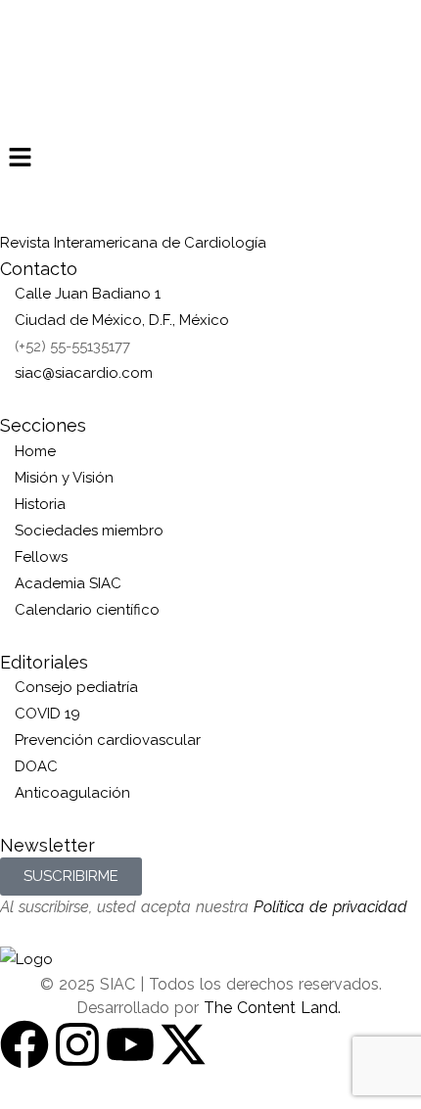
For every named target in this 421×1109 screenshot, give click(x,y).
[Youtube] (130, 1044)
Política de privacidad (330, 907)
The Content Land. (275, 1007)
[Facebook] (24, 1044)
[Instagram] (77, 1044)
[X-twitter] (183, 1044)
